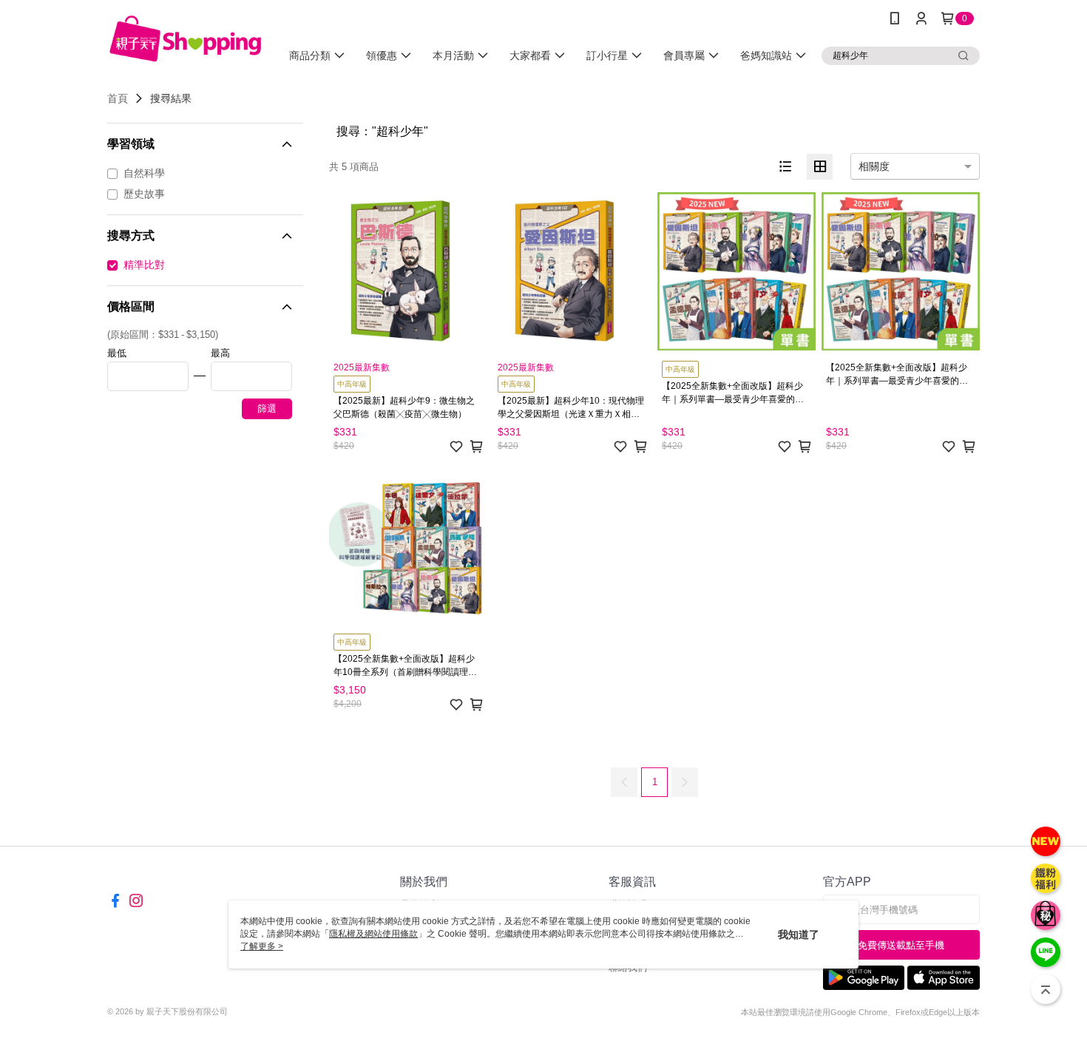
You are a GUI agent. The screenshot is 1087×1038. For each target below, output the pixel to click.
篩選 (267, 408)
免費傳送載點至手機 (901, 945)
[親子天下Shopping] (185, 39)
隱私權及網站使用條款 (373, 934)
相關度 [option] (874, 166)
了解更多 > (261, 946)
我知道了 (798, 934)
